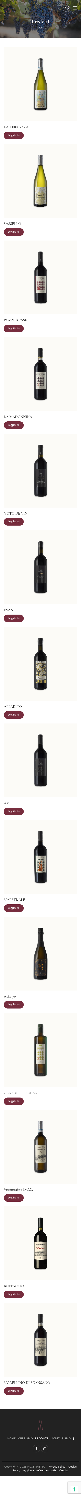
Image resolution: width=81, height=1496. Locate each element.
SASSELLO (12, 223)
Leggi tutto (14, 135)
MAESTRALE (14, 900)
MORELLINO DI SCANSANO (27, 1382)
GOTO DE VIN (15, 513)
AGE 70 (10, 996)
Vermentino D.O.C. (18, 1189)
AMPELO (11, 803)
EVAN (8, 610)
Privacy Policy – (58, 1466)
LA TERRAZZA (16, 127)
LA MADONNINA (18, 417)
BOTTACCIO (14, 1286)
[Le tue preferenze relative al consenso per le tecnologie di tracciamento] (74, 1489)
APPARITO (13, 706)
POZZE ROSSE (15, 320)
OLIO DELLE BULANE (22, 1093)
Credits (63, 1470)
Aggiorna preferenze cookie (39, 1470)
